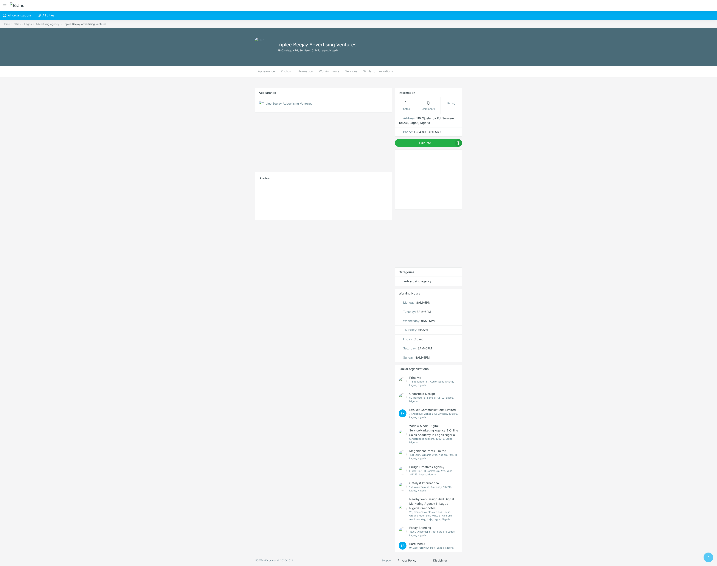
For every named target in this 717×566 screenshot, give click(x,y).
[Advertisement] (323, 141)
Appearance (266, 71)
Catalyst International (424, 483)
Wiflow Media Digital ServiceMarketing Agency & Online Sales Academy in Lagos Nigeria (433, 430)
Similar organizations (378, 71)
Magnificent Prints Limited (427, 451)
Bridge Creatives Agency (426, 467)
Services (351, 71)
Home (6, 24)
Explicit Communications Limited (432, 410)
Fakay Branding (420, 528)
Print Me (415, 378)
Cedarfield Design (422, 394)
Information (305, 71)
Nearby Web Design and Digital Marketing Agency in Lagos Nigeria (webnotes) (431, 503)
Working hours (329, 71)
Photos (286, 71)
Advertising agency (47, 24)
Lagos (28, 24)
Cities (17, 24)
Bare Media (417, 544)
